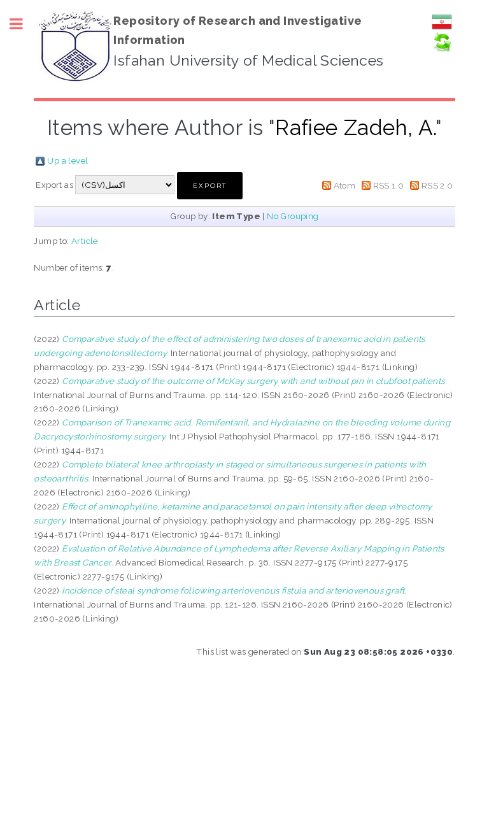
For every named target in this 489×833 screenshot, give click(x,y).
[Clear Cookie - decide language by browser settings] (442, 49)
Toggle (23, 24)
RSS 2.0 (437, 185)
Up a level (67, 160)
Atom (345, 185)
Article (84, 241)
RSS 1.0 (388, 185)
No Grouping (292, 216)
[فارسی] (442, 29)
